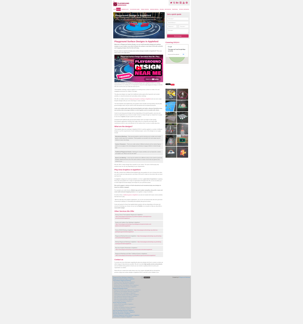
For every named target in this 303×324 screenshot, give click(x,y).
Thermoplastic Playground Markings (122, 280)
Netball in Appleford (119, 305)
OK (183, 54)
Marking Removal (154, 9)
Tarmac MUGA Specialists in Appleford (123, 304)
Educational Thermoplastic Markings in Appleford (126, 291)
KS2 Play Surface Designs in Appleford (123, 297)
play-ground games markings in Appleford (140, 99)
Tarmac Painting (145, 9)
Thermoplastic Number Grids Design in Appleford (126, 294)
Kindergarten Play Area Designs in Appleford (125, 286)
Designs (118, 9)
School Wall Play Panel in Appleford (123, 301)
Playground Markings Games (120, 288)
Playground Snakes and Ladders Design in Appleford (127, 290)
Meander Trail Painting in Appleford (123, 308)
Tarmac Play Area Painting (119, 302)
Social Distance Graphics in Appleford (122, 316)
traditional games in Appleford (130, 194)
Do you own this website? (173, 54)
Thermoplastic (125, 9)
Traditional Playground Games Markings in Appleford (126, 315)
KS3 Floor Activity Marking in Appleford (123, 299)
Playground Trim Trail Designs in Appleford (124, 293)
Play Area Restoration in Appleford (121, 313)
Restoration (168, 9)
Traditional (175, 9)
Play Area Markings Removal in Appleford (123, 310)
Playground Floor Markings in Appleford (123, 277)
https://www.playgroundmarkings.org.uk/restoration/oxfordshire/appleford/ (134, 249)
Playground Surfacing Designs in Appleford (123, 278)
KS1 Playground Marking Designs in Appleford (125, 296)
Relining (162, 9)
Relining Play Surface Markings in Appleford (124, 312)
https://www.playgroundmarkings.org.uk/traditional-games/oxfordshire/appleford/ (135, 255)
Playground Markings (184, 277)
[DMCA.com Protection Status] (145, 277)
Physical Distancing (184, 9)
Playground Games (135, 9)
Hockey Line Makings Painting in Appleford (124, 307)
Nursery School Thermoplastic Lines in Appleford (126, 285)
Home (114, 9)
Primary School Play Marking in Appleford (124, 282)
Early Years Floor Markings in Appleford (124, 283)
